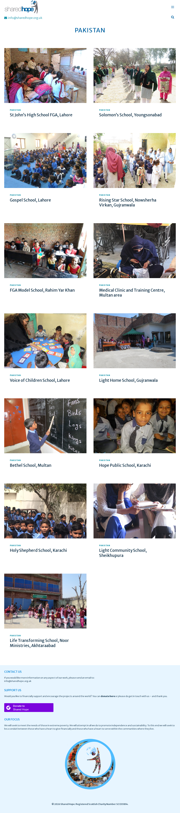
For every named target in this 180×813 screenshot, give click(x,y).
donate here (108, 696)
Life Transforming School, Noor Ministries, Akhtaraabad (39, 643)
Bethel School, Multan (30, 465)
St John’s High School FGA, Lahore (41, 114)
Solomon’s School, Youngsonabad (130, 114)
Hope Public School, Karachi (125, 465)
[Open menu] (172, 7)
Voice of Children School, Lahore (40, 380)
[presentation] (45, 75)
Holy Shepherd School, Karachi (38, 550)
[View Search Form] (172, 17)
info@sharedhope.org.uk (17, 681)
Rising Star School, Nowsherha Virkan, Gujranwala (127, 203)
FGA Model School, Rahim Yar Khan (42, 290)
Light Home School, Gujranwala (128, 380)
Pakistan (15, 110)
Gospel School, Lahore (30, 200)
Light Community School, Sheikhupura (123, 553)
